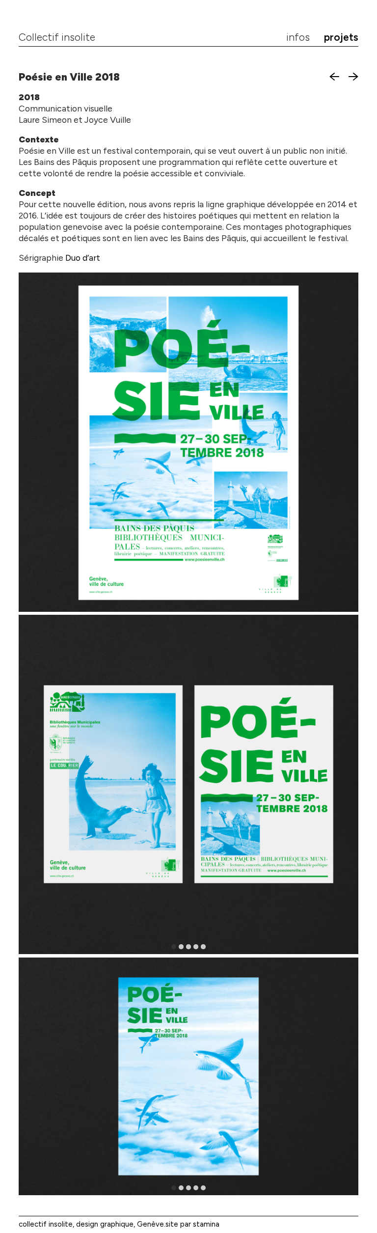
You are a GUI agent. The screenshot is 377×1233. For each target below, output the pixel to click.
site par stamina (192, 1224)
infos (298, 37)
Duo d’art (82, 257)
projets (341, 37)
